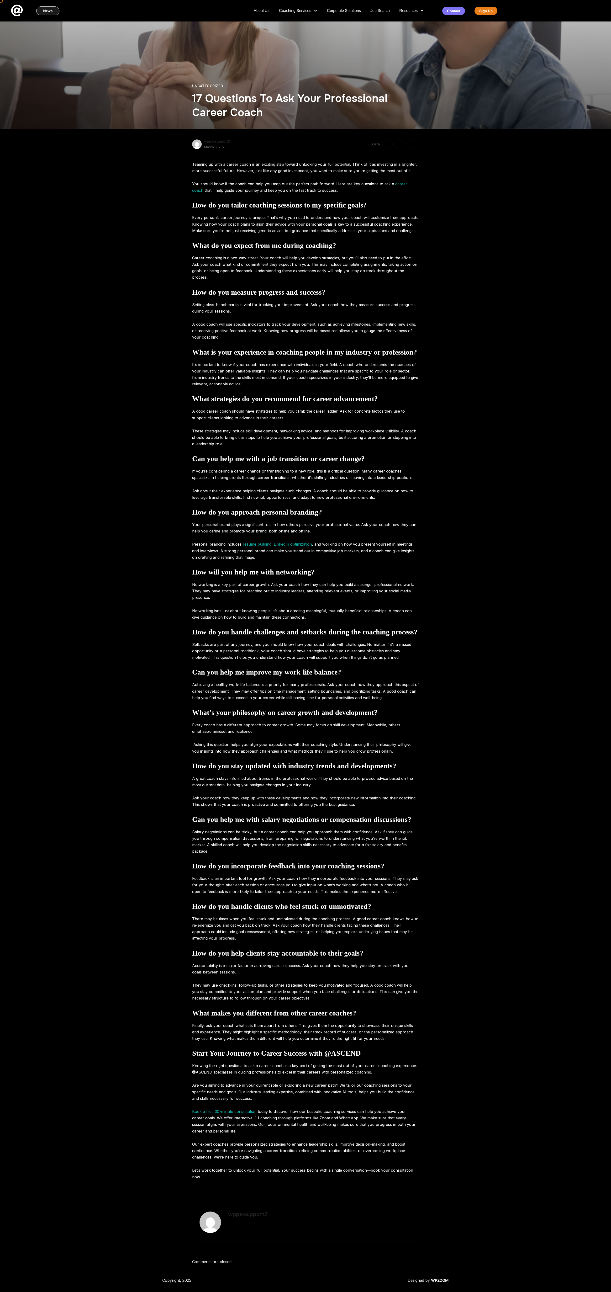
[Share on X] (400, 144)
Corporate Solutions (344, 11)
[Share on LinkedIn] (411, 144)
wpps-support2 (217, 141)
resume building (257, 544)
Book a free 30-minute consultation (224, 1111)
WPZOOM (440, 1280)
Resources (408, 11)
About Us (261, 11)
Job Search (380, 11)
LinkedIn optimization (293, 544)
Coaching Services (295, 11)
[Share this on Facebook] (388, 144)
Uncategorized (207, 86)
